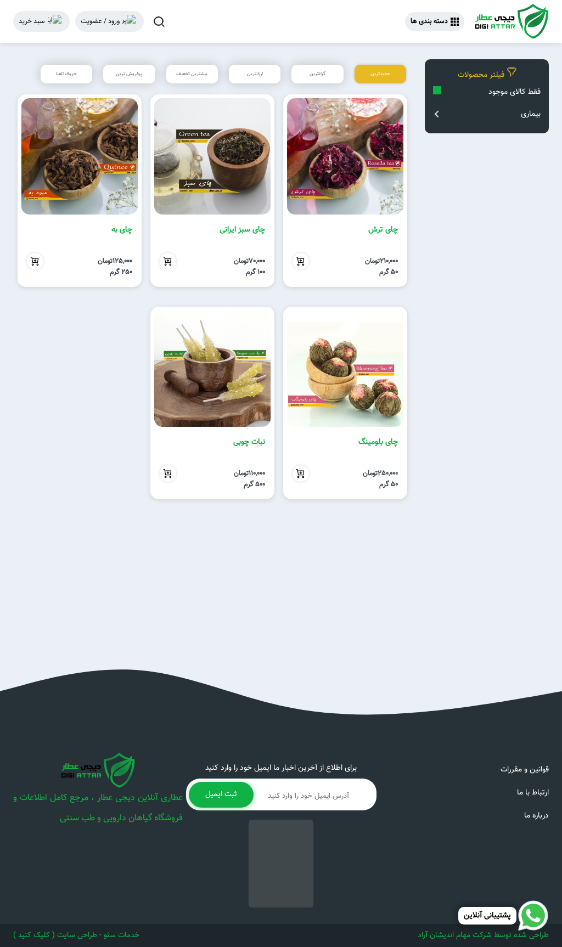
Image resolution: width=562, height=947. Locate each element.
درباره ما (536, 816)
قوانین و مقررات (525, 770)
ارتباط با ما (533, 793)
